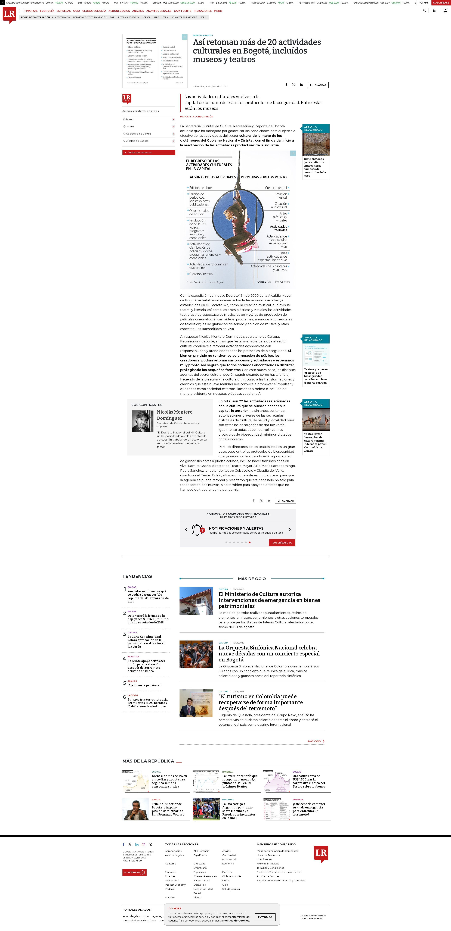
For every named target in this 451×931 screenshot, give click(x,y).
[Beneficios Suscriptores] (434, 10)
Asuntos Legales (174, 855)
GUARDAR (320, 85)
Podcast (170, 889)
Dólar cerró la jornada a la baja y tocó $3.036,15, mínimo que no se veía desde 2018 (148, 619)
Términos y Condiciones (270, 867)
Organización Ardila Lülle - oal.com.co (313, 917)
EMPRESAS (64, 11)
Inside (225, 880)
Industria (133, 656)
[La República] (9, 15)
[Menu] (21, 10)
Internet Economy (175, 884)
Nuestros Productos (268, 855)
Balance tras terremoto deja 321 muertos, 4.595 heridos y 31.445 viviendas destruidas (148, 703)
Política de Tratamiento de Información (279, 872)
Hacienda (133, 695)
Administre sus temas (139, 152)
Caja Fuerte (200, 855)
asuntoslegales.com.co (135, 916)
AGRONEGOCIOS (119, 11)
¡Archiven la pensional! (144, 685)
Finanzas (170, 876)
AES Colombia (62, 17)
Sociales (170, 897)
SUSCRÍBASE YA (282, 542)
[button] (185, 530)
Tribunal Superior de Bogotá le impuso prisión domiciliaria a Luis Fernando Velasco (168, 809)
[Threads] (152, 845)
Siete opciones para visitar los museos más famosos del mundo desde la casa (315, 167)
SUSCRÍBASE (441, 2)
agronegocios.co (162, 916)
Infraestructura (202, 880)
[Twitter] (293, 85)
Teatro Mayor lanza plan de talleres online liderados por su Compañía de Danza (315, 442)
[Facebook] (286, 85)
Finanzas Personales (205, 876)
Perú (203, 17)
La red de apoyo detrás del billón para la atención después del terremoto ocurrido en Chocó (146, 666)
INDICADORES (203, 11)
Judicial (156, 799)
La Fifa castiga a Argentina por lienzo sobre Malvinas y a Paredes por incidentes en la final (238, 811)
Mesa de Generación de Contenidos (277, 850)
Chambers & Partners (184, 17)
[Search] (424, 10)
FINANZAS (31, 11)
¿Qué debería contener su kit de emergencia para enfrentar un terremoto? (309, 809)
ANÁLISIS (138, 11)
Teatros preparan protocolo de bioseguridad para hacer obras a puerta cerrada (316, 376)
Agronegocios (173, 850)
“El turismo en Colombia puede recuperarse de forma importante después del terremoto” (261, 702)
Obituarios (200, 884)
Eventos (226, 872)
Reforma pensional (129, 17)
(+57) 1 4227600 (132, 860)
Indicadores (172, 880)
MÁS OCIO (314, 741)
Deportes (228, 799)
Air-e (156, 17)
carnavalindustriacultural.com (139, 920)
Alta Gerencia (201, 850)
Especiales (200, 872)
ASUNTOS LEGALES (158, 11)
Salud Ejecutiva (231, 889)
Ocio (225, 884)
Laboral (132, 632)
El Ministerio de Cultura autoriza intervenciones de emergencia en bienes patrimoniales (269, 600)
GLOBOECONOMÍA (94, 11)
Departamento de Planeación (90, 17)
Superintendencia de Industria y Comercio (281, 880)
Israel (146, 17)
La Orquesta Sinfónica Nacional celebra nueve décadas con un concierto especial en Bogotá (269, 654)
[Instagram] (145, 845)
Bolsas (132, 587)
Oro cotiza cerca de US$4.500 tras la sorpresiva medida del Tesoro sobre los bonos (309, 781)
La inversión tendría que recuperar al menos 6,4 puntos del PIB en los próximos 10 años (240, 781)
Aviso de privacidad (268, 863)
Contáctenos (264, 859)
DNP (112, 17)
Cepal (166, 17)
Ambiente (298, 799)
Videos (198, 897)
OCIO (76, 11)
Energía (156, 772)
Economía (228, 863)
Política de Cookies (236, 920)
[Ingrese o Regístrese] (445, 10)
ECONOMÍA (47, 11)
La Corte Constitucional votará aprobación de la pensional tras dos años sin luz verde (147, 642)
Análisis (132, 681)
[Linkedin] (301, 85)
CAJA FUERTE (182, 11)
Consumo (170, 863)
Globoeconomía (231, 876)
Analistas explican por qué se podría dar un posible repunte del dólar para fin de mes (148, 596)
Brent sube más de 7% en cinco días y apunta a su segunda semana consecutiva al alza (169, 781)
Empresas (170, 872)
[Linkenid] (138, 845)
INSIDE (218, 11)
